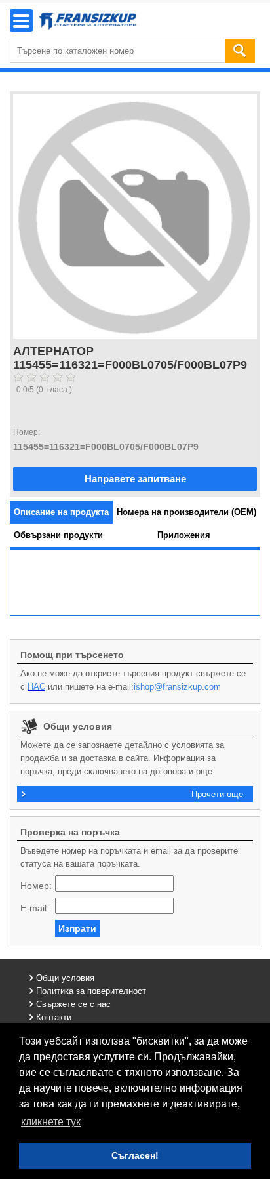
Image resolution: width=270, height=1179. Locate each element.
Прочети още (217, 794)
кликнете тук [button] (51, 1121)
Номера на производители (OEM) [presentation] (186, 512)
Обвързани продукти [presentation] (58, 535)
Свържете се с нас (73, 1004)
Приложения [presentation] (183, 535)
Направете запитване (135, 478)
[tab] (61, 512)
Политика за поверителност (91, 991)
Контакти (53, 1017)
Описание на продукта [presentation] (61, 512)
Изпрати (77, 928)
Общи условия (65, 978)
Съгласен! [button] (135, 1155)
